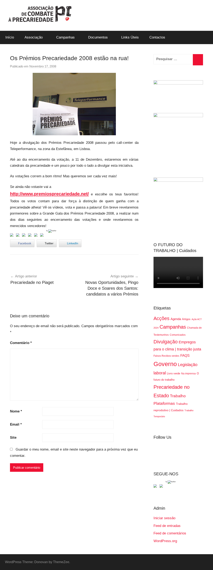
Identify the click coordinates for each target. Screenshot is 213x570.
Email (16, 424)
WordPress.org (165, 541)
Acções (162, 318)
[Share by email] (42, 235)
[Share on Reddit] (24, 235)
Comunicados (178, 334)
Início (9, 37)
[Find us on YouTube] (162, 486)
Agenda (176, 319)
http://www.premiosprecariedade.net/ (49, 193)
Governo (165, 363)
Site (13, 438)
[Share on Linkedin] (30, 235)
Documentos (98, 37)
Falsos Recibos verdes (166, 355)
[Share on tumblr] (36, 235)
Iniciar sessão (164, 518)
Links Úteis (130, 37)
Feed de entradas (167, 526)
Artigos (186, 319)
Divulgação (166, 341)
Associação (34, 37)
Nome (16, 411)
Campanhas (65, 37)
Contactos (157, 37)
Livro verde (173, 373)
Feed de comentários (170, 533)
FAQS (184, 356)
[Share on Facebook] (12, 235)
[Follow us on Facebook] (156, 486)
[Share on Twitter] (18, 235)
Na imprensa (188, 373)
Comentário (21, 343)
